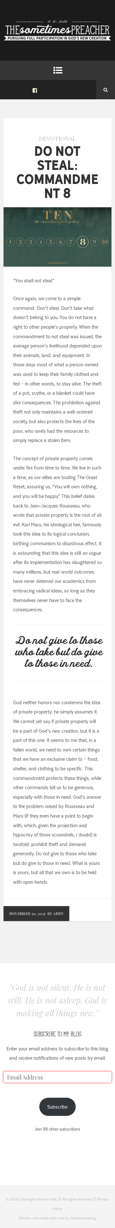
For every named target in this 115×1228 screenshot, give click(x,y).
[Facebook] (34, 89)
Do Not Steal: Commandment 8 (57, 172)
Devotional (57, 138)
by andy (55, 913)
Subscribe (57, 1107)
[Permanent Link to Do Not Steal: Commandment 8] (57, 265)
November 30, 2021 (27, 913)
